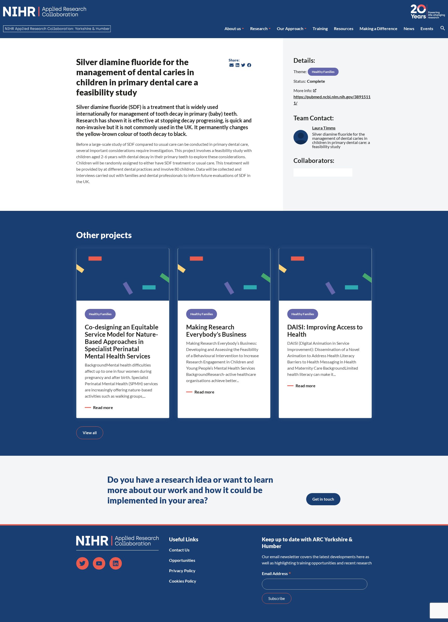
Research (259, 28)
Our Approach (290, 28)
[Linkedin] (115, 563)
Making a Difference (378, 28)
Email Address (276, 573)
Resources (343, 28)
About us (233, 28)
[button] (232, 65)
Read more (103, 407)
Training (320, 28)
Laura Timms (323, 127)
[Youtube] (99, 563)
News (409, 28)
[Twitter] (82, 563)
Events (427, 28)
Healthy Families (323, 72)
